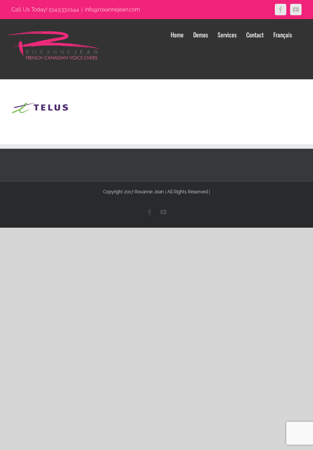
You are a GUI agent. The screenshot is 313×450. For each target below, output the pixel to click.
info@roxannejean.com (112, 9)
